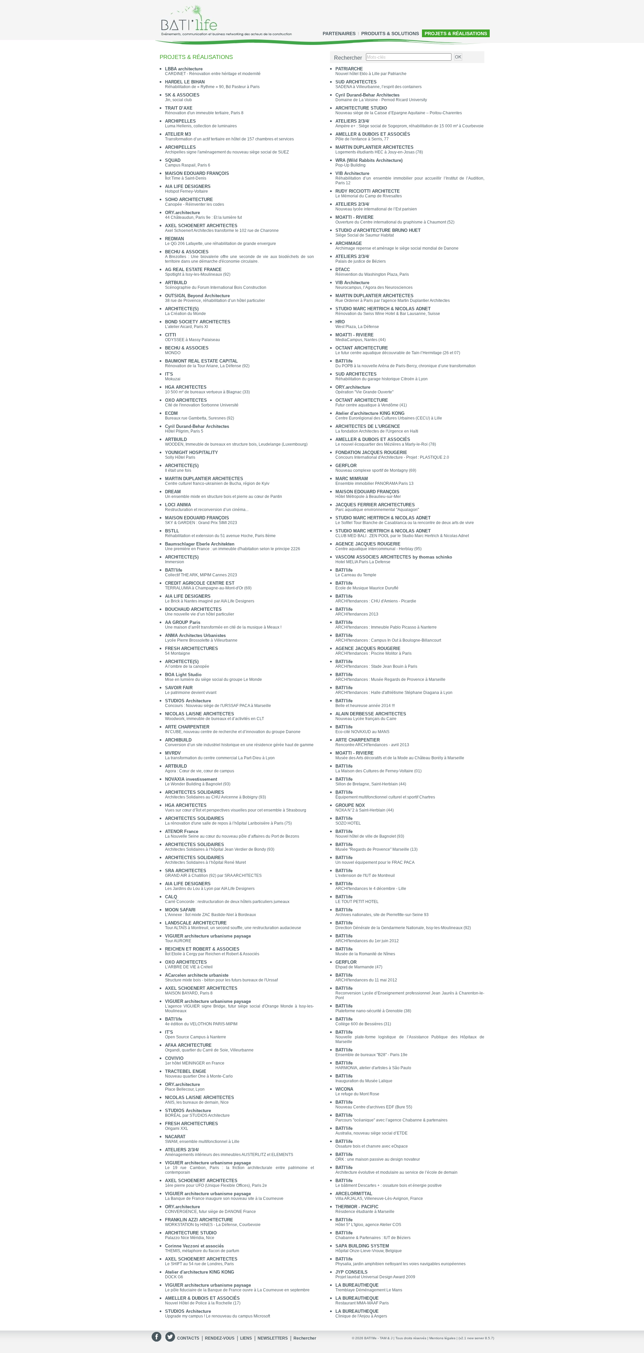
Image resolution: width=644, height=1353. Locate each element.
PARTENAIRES (339, 33)
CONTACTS (188, 1338)
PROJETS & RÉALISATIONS (456, 33)
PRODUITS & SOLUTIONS (390, 33)
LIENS (246, 1338)
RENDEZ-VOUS (219, 1338)
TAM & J (386, 1338)
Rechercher (304, 1338)
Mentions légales (442, 1338)
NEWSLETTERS (273, 1338)
